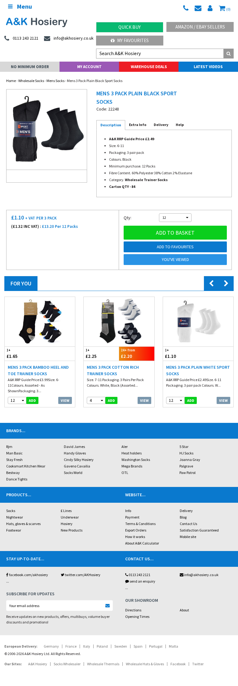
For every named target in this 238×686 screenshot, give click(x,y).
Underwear (70, 517)
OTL (124, 472)
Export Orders (135, 530)
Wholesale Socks (31, 80)
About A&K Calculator (142, 543)
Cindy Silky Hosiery (79, 459)
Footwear (13, 530)
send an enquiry (142, 581)
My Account (89, 66)
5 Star (183, 446)
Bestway (13, 472)
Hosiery (67, 523)
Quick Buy (129, 27)
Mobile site (188, 536)
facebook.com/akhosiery (28, 574)
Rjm (9, 446)
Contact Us (188, 523)
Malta (173, 646)
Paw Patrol (187, 472)
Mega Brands (131, 466)
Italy (86, 646)
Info (128, 510)
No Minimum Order (30, 66)
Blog (183, 517)
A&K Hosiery (37, 664)
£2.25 (91, 353)
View (65, 400)
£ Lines (66, 510)
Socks (10, 510)
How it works (135, 536)
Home (11, 80)
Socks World (73, 472)
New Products (71, 530)
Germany (51, 646)
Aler (124, 446)
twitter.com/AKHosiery (82, 574)
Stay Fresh (14, 459)
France (71, 646)
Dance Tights (16, 479)
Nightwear (14, 517)
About (184, 610)
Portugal (155, 646)
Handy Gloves (75, 453)
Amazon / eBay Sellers (200, 27)
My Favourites (132, 40)
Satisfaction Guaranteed (199, 530)
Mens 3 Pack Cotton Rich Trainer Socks (113, 370)
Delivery (186, 510)
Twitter (198, 664)
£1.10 (170, 353)
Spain (138, 646)
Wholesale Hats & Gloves (145, 664)
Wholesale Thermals (103, 664)
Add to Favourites (175, 247)
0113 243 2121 (139, 574)
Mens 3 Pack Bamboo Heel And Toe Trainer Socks (38, 370)
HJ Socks (186, 453)
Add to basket (175, 232)
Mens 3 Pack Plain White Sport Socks (198, 370)
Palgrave (186, 466)
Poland (102, 646)
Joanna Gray (189, 459)
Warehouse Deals (149, 66)
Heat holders (131, 453)
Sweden (120, 646)
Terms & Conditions (140, 523)
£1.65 (12, 353)
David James (74, 446)
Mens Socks (55, 80)
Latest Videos (208, 66)
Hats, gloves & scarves (23, 523)
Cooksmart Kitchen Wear (25, 466)
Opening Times (137, 616)
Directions (133, 610)
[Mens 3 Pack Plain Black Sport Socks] (47, 129)
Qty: (127, 217)
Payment (132, 517)
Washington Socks (135, 459)
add (32, 400)
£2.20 (128, 353)
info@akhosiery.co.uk (201, 574)
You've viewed (175, 259)
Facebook (178, 664)
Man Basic (14, 453)
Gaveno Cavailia (77, 466)
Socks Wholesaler (67, 664)
